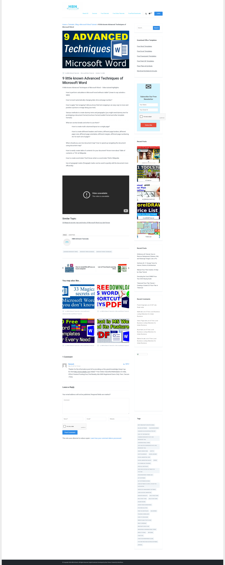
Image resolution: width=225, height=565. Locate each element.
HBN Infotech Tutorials (73, 73)
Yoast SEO (140, 535)
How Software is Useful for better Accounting (147, 485)
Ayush (139, 329)
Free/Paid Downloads (134, 13)
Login (158, 13)
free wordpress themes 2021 (145, 474)
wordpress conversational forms (147, 529)
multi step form (153, 498)
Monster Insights (142, 495)
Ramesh (71, 364)
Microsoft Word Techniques (104, 251)
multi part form (142, 498)
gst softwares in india (144, 481)
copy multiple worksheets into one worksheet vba (147, 447)
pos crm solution (142, 508)
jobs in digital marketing (144, 492)
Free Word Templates (144, 46)
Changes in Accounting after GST (146, 431)
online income (141, 501)
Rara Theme (108, 562)
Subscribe (148, 125)
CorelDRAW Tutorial (148, 218)
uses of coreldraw (143, 517)
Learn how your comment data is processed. (106, 438)
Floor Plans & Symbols (144, 66)
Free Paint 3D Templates (145, 61)
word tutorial (142, 532)
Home (64, 24)
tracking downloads (143, 514)
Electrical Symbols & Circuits (147, 71)
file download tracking (144, 463)
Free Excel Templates (144, 51)
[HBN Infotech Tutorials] (66, 245)
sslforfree (154, 511)
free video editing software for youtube (146, 470)
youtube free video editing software (147, 541)
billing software (142, 428)
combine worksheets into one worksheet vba (146, 438)
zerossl (140, 544)
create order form (143, 451)
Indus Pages (141, 321)
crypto (152, 451)
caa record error (153, 428)
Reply (127, 364)
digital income (153, 454)
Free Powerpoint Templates (146, 56)
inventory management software (147, 489)
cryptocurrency (142, 454)
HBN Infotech (74, 562)
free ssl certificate (143, 466)
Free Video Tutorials (118, 13)
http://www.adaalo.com (82, 372)
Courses (94, 13)
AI (148, 161)
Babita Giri (140, 338)
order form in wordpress (144, 504)
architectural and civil (148, 199)
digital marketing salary (144, 460)
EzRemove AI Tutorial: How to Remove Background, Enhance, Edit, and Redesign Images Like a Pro (148, 256)
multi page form (154, 495)
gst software (141, 478)
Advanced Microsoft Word (71, 251)
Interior (149, 180)
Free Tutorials (105, 13)
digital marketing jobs (144, 457)
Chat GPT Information (143, 434)
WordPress (120, 562)
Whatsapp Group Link (143, 526)
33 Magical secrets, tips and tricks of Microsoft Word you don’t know (86, 223)
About (64, 235)
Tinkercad (148, 236)
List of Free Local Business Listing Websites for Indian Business (148, 314)
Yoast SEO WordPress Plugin (145, 538)
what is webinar (142, 523)
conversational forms (144, 442)
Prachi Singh (141, 305)
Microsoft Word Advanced (87, 251)
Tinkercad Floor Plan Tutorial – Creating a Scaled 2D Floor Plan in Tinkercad (147, 285)
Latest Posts (72, 235)
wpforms (150, 532)
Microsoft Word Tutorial (88, 24)
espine (155, 460)
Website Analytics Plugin (144, 520)
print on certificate (143, 511)
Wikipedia (82, 153)
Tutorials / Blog (73, 24)
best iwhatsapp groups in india (146, 425)
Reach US (85, 13)
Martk (139, 312)
